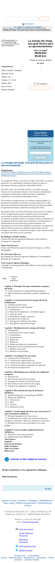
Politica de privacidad (25, 503)
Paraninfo (27, 12)
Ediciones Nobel (15, 558)
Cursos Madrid (33, 556)
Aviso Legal (8, 503)
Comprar (40, 88)
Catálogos (33, 500)
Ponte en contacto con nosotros (29, 27)
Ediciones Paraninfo (23, 541)
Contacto (22, 500)
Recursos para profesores (14, 278)
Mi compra (29, 24)
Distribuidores (45, 500)
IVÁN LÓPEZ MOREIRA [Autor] (18, 174)
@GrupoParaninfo (27, 546)
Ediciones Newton (32, 560)
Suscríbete (40, 157)
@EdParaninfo (26, 550)
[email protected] (30, 522)
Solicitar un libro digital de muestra (28, 459)
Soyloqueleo (41, 558)
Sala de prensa (26, 529)
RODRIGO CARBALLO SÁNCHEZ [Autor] (16, 172)
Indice (4, 278)
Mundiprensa (29, 558)
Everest (4, 558)
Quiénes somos (9, 500)
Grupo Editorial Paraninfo (26, 534)
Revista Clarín (20, 556)
